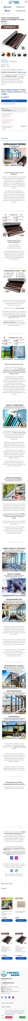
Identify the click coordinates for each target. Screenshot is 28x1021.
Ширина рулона (5, 64)
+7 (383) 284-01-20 (7, 983)
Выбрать (7, 920)
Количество (4, 59)
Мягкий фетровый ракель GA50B (20, 912)
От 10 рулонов (13, 61)
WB (25, 92)
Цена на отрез (22, 72)
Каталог (9, 13)
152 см (8, 66)
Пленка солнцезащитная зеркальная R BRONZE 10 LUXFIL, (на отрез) (6, 949)
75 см (3, 66)
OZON (4, 94)
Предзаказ (14, 100)
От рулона (4, 61)
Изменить (14, 110)
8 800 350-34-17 (6, 978)
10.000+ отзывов (12, 90)
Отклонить (8, 1017)
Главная (3, 13)
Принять (22, 1017)
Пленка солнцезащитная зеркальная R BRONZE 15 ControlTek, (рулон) (20, 949)
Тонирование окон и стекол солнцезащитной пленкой (7, 913)
